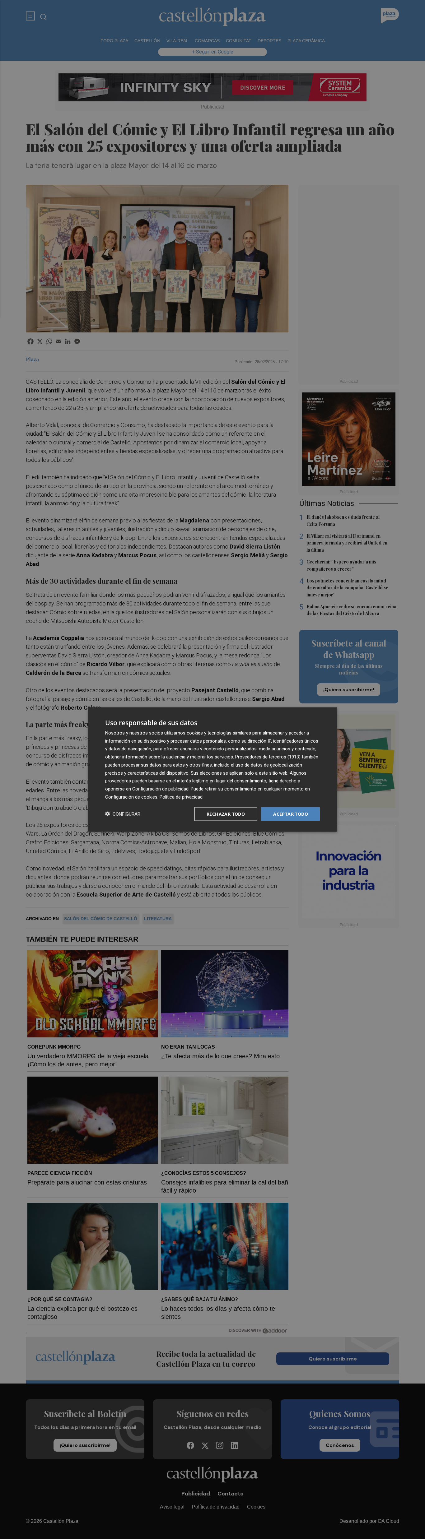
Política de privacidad (181, 797)
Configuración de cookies (131, 797)
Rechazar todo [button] (226, 814)
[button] (122, 814)
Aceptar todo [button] (290, 814)
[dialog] (212, 769)
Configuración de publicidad (160, 789)
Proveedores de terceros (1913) (268, 757)
